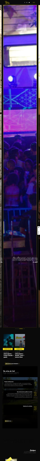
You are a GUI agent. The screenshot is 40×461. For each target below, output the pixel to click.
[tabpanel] (20, 166)
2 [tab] (17, 329)
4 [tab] (21, 329)
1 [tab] (15, 329)
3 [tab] (19, 329)
